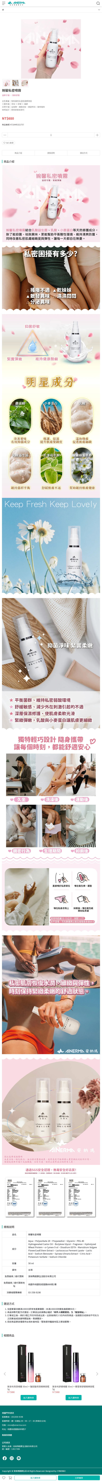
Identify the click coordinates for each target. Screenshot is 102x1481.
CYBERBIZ (61, 1471)
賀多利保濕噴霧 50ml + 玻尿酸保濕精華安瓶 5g (28, 1387)
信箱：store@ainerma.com (14, 1425)
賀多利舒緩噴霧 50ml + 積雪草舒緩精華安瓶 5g (73, 1387)
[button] (97, 1373)
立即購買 (79, 1477)
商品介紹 (18, 153)
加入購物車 (35, 1477)
